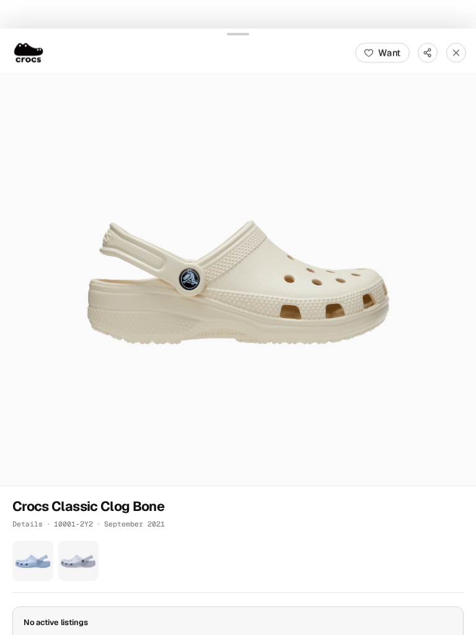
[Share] (428, 52)
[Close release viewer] (456, 52)
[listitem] (32, 560)
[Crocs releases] (28, 52)
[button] (238, 279)
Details (27, 523)
